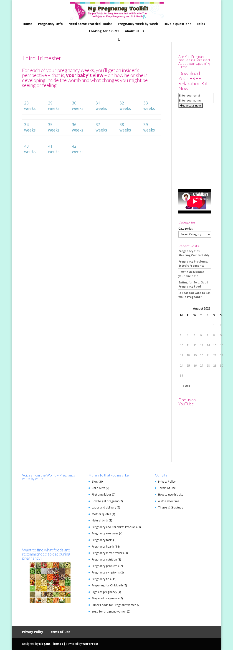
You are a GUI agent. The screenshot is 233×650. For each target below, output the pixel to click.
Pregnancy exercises (105, 533)
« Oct (186, 385)
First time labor (101, 494)
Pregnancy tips (101, 579)
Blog (95, 481)
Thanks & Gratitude (170, 507)
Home (27, 24)
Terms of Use (167, 488)
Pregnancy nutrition (104, 559)
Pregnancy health (103, 546)
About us (132, 31)
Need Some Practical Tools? (90, 24)
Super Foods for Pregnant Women (114, 605)
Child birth (98, 488)
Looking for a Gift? (104, 31)
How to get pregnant (105, 501)
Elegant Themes (51, 643)
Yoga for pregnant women (109, 611)
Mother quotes (101, 514)
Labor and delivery (104, 507)
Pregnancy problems (105, 566)
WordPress (90, 643)
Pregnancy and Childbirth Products (114, 527)
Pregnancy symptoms (106, 572)
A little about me (168, 501)
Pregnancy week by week (138, 24)
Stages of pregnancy (105, 598)
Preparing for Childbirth (107, 585)
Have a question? (177, 24)
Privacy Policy (166, 481)
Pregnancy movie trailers (108, 553)
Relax (201, 24)
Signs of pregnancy (104, 592)
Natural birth (100, 520)
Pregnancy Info (50, 24)
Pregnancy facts (102, 540)
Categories (185, 228)
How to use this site (170, 494)
